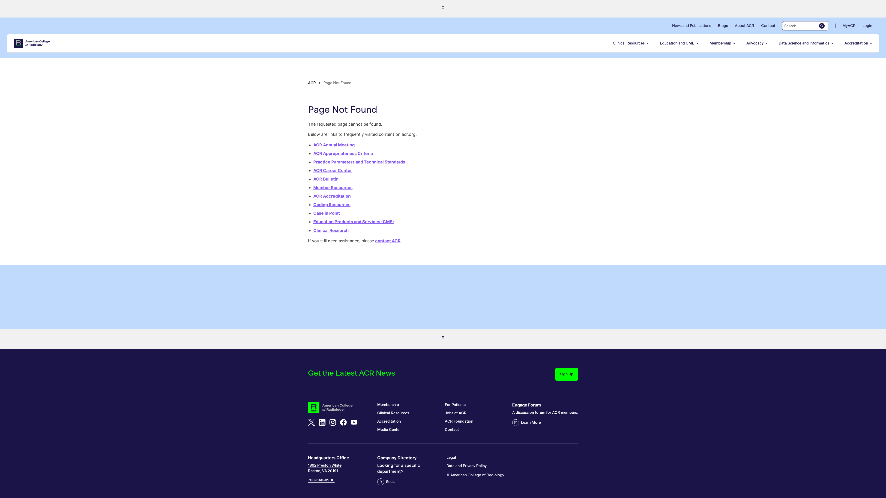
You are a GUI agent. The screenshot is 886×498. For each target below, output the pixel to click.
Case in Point (327, 213)
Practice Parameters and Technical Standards (359, 162)
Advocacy (754, 43)
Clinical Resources (629, 43)
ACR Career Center (332, 170)
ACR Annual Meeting (334, 144)
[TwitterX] (311, 422)
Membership (720, 43)
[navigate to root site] (339, 407)
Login (867, 26)
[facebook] (343, 422)
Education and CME (677, 43)
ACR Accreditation (332, 196)
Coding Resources (331, 204)
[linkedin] (322, 422)
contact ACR (388, 240)
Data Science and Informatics (804, 43)
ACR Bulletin (325, 179)
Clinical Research (331, 230)
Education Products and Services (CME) (353, 221)
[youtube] (353, 422)
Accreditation (856, 43)
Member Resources (333, 187)
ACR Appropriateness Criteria (343, 153)
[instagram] (332, 422)
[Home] (32, 43)
